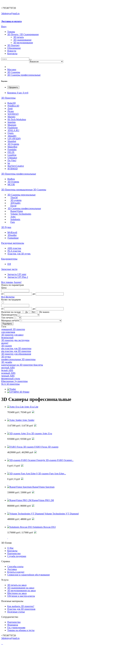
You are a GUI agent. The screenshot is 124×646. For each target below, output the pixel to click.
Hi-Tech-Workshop (17, 119)
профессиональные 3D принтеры (18, 359)
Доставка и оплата (11, 21)
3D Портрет (13, 45)
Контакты (12, 53)
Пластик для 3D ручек (19, 253)
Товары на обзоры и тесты (20, 630)
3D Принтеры (8, 98)
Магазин (11, 69)
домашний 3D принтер (13, 329)
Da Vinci (12, 160)
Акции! (17, 282)
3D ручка (6, 356)
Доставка (12, 569)
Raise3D (11, 103)
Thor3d (14, 197)
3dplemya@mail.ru (10, 13)
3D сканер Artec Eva (41, 433)
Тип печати (7, 317)
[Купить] (7, 417)
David (13, 205)
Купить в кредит (15, 572)
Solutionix (15, 219)
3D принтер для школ (12, 334)
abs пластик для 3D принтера (16, 348)
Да (26, 312)
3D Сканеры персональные (21, 194)
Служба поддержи (16, 556)
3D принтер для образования (16, 354)
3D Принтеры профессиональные (18, 174)
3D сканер (6, 345)
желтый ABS (8, 367)
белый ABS (7, 370)
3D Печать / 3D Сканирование (23, 34)
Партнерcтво (14, 553)
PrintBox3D (13, 105)
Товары (11, 31)
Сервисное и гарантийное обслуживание (28, 574)
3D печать (18, 37)
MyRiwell (12, 232)
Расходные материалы (12, 243)
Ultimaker (12, 157)
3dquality (12, 136)
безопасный (7, 337)
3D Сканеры (13, 72)
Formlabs (12, 149)
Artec (13, 216)
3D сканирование (22, 40)
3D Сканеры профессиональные (24, 75)
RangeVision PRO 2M (43, 500)
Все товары (7, 282)
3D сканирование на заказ (20, 587)
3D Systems (13, 144)
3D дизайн (6, 362)
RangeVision (16, 211)
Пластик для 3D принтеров (21, 609)
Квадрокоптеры (9, 259)
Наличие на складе (11, 312)
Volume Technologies (20, 214)
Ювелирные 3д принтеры (14, 381)
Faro (12, 222)
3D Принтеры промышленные (17, 189)
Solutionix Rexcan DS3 (44, 527)
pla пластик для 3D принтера (16, 351)
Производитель (9, 314)
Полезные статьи (16, 611)
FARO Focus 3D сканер (46, 447)
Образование (14, 48)
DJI (9, 264)
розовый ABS (8, 373)
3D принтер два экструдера (15, 340)
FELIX (11, 152)
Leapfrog (12, 155)
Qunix (11, 133)
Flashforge (13, 127)
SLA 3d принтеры (10, 384)
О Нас (10, 548)
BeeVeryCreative (16, 166)
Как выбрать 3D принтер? (20, 606)
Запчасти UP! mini (16, 274)
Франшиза (12, 625)
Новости (11, 51)
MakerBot (12, 146)
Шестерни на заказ (17, 593)
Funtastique (13, 238)
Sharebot (12, 141)
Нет (34, 312)
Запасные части (9, 269)
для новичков (8, 332)
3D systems (15, 200)
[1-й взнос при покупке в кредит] (33, 412)
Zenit (10, 108)
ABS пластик (14, 248)
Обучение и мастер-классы (21, 596)
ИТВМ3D (13, 168)
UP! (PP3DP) (14, 138)
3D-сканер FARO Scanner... (59, 460)
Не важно (44, 312)
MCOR (11, 184)
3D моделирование (23, 42)
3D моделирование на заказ (21, 590)
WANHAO (13, 114)
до (34, 293)
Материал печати (10, 320)
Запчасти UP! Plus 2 (18, 277)
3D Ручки (6, 227)
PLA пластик (14, 251)
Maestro (11, 116)
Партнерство (14, 622)
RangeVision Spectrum (43, 487)
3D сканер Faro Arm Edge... (52, 473)
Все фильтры (8, 297)
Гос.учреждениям (16, 627)
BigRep (11, 179)
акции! (4, 343)
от (2, 293)
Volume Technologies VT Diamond (61, 513)
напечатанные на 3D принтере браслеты (22, 365)
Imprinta (12, 122)
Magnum (12, 125)
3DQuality (15, 203)
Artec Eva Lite (31, 406)
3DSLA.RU (13, 130)
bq (9, 163)
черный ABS (8, 375)
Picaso (11, 111)
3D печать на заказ (16, 585)
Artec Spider (28, 420)
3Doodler (12, 235)
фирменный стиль (10, 378)
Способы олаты (15, 566)
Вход (3, 26)
